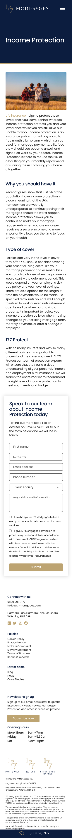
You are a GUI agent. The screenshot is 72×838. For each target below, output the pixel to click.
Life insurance (16, 115)
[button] (62, 8)
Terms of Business (18, 653)
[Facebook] (26, 623)
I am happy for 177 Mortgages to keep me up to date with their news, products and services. (35, 521)
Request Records (18, 657)
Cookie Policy (15, 639)
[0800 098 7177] (21, 833)
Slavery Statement (19, 650)
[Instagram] (20, 623)
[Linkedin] (9, 623)
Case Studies (15, 679)
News (10, 675)
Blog (10, 672)
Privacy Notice (16, 642)
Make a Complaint (19, 646)
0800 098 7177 (38, 833)
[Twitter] (15, 623)
